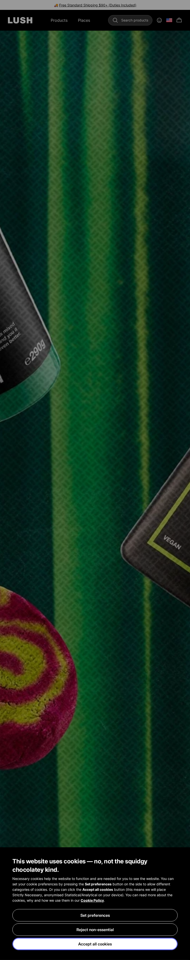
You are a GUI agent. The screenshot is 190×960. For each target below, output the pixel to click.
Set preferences (95, 915)
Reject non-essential (95, 929)
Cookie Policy (92, 900)
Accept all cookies (95, 943)
